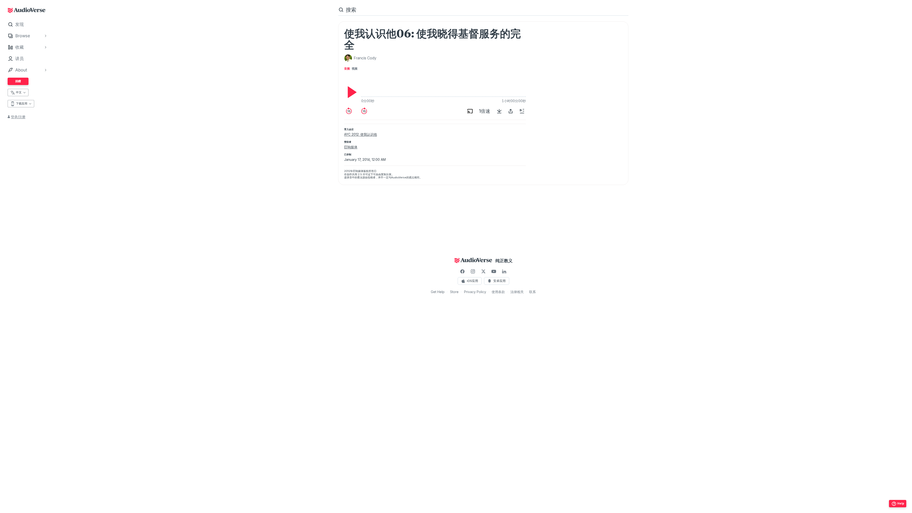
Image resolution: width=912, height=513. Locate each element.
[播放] (350, 92)
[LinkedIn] (504, 271)
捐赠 (18, 81)
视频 (354, 68)
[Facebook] (462, 271)
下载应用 (21, 103)
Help (900, 503)
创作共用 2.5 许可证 (358, 174)
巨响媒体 (350, 147)
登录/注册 (18, 117)
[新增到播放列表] (522, 111)
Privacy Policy (475, 292)
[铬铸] (470, 111)
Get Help (438, 292)
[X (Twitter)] (483, 271)
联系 (532, 292)
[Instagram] (472, 271)
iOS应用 (472, 281)
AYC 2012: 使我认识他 (360, 134)
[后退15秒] (349, 111)
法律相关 (517, 292)
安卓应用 (499, 281)
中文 (19, 92)
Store (454, 292)
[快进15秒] (364, 111)
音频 (347, 68)
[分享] (510, 111)
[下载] (499, 111)
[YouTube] (493, 271)
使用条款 (498, 292)
